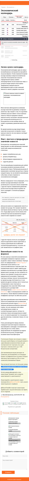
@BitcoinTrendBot (15, 382)
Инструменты (5, 397)
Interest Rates (22, 303)
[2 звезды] (11, 403)
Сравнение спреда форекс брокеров (13, 422)
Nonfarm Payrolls (21, 262)
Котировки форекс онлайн (13, 430)
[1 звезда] (5, 403)
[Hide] (26, 38)
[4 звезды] (23, 403)
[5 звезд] (5, 404)
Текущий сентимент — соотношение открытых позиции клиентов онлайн (14, 442)
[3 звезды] (17, 403)
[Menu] (1, 38)
